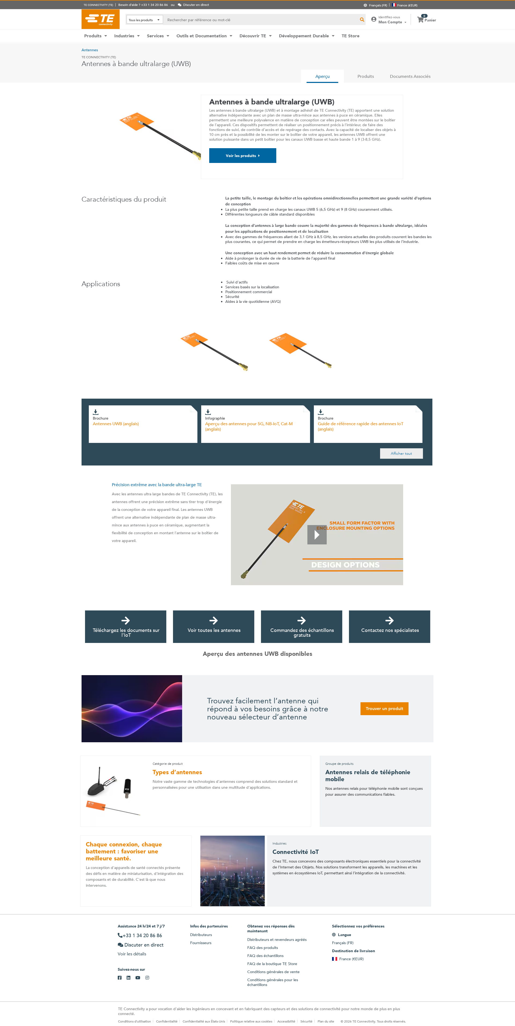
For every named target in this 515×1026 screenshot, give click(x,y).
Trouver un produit (384, 708)
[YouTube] (140, 978)
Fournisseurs (200, 942)
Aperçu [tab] (322, 76)
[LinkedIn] (131, 978)
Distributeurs (201, 934)
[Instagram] (149, 978)
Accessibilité (286, 1021)
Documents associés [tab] (410, 76)
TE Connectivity (101, 19)
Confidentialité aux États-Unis (204, 1021)
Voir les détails (132, 954)
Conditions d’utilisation (134, 1021)
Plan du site (326, 1021)
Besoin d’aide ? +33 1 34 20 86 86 (143, 4)
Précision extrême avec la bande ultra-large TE (157, 484)
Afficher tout (401, 453)
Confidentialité (167, 1021)
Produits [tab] (366, 76)
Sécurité (306, 1021)
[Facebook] (122, 978)
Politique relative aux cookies (251, 1021)
